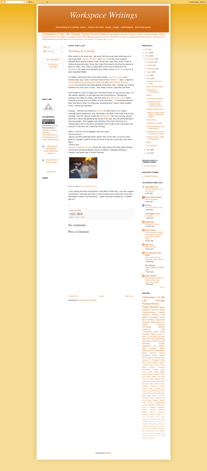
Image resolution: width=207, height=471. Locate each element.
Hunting (156, 372)
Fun (120, 37)
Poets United (150, 230)
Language (132, 37)
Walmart (149, 438)
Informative (114, 37)
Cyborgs (145, 386)
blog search (51, 172)
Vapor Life (149, 245)
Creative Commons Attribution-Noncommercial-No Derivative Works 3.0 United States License (50, 135)
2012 (147, 49)
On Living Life (151, 146)
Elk (160, 419)
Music (140, 34)
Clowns (162, 384)
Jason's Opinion (150, 166)
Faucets (145, 391)
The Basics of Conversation (152, 91)
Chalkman (145, 414)
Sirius (163, 433)
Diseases (154, 386)
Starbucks (145, 435)
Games (162, 362)
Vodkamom (149, 222)
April (149, 153)
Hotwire (86, 59)
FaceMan (155, 362)
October (150, 65)
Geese (160, 421)
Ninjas (149, 395)
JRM (54, 125)
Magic (151, 365)
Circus (156, 384)
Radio (163, 428)
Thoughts (71, 37)
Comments (49, 52)
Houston (100, 111)
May (148, 150)
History (124, 37)
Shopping (157, 433)
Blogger (108, 453)
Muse (144, 395)
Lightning (145, 426)
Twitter (162, 348)
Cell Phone (155, 341)
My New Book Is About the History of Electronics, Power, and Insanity (154, 280)
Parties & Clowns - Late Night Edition (155, 127)
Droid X (152, 388)
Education (79, 39)
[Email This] (70, 213)
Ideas (66, 39)
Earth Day (161, 388)
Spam (154, 376)
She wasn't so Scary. (152, 224)
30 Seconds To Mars (156, 337)
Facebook (146, 355)
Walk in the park (150, 247)
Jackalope (152, 424)
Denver (119, 69)
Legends (145, 365)
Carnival (105, 59)
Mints (163, 393)
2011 (147, 53)
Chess (151, 384)
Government (160, 391)
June (149, 79)
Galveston (106, 116)
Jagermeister (146, 393)
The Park (162, 435)
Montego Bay (89, 82)
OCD (95, 39)
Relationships (160, 402)
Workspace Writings (104, 14)
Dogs (149, 362)
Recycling (155, 431)
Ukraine (162, 365)
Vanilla (144, 412)
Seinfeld (150, 433)
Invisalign (145, 424)
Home (101, 296)
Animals (123, 34)
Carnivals (145, 384)
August (150, 72)
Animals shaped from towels (80, 147)
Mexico (80, 82)
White (148, 142)
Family (150, 372)
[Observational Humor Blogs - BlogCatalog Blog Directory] (51, 153)
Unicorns (153, 409)
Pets (143, 376)
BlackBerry (160, 351)
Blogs (116, 34)
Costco (152, 414)
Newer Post (73, 296)
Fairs (163, 419)
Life (58, 37)
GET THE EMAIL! (52, 60)
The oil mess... (151, 120)
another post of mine (117, 98)
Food (102, 34)
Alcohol (110, 34)
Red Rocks (147, 402)
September (151, 69)
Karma (158, 424)
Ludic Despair (150, 276)
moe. (153, 438)
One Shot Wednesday (156, 339)
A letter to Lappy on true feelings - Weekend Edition (155, 115)
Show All (162, 287)
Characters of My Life (56, 34)
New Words (161, 426)
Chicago (152, 367)
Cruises (77, 217)
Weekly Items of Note (55, 39)
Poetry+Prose (89, 34)
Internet (45, 37)
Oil (159, 395)
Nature (63, 37)
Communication (151, 34)
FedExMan (145, 421)
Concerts (133, 34)
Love (85, 39)
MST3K (158, 393)
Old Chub (145, 428)
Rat (143, 431)
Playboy (155, 400)
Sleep (111, 39)
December (151, 59)
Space (148, 376)
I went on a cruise (115, 77)
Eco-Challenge (153, 419)
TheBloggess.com (152, 214)
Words (148, 95)
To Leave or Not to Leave (154, 207)
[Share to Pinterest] (81, 213)
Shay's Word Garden (153, 197)
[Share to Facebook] (78, 213)
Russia (145, 360)
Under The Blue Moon (154, 87)
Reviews (150, 358)
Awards (153, 381)
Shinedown (152, 405)
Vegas (163, 379)
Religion (162, 431)
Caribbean (113, 80)
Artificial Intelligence (157, 412)
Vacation (157, 379)
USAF (144, 438)
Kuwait (162, 424)
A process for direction (154, 99)
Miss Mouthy (150, 265)
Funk (150, 391)
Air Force (152, 351)
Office (163, 374)
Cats (163, 37)
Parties (53, 37)
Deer (157, 417)
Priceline (93, 59)
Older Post (129, 296)
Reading (148, 431)
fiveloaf (148, 205)
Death (162, 341)
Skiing (158, 405)
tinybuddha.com (151, 187)
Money (162, 355)
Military (162, 372)
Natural (157, 374)
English (162, 344)
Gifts (154, 391)
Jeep (153, 393)
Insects (154, 355)
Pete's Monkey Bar (157, 398)
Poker (159, 428)
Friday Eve (153, 421)
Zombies (148, 37)
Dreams (153, 353)
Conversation (147, 332)
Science (145, 405)
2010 (147, 56)
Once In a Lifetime (151, 199)
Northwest (73, 69)
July (148, 75)
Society (75, 34)
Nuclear (154, 395)
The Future (72, 39)
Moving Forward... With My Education (155, 138)
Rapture (162, 400)
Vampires (161, 409)
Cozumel (71, 82)
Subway (152, 435)
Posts (47, 47)
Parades (153, 348)
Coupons (156, 369)
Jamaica (99, 82)
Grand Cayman (114, 82)
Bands (162, 34)
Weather (90, 39)
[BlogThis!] (73, 213)
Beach (158, 381)
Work (84, 37)
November (151, 62)
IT (164, 421)
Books (144, 353)
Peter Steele (146, 400)
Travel (79, 37)
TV (108, 39)
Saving (144, 433)
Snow (163, 405)
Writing (90, 37)
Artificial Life (146, 381)
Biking (144, 367)
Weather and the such (154, 109)
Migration (152, 426)
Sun (156, 435)
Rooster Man (101, 39)
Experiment (146, 346)
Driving (162, 353)
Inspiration (98, 37)
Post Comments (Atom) (87, 300)
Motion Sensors (148, 374)
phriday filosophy (150, 176)
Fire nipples (149, 216)
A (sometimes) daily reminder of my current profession (154, 104)
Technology (140, 37)
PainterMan (152, 428)
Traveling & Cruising (81, 51)
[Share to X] (76, 213)
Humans (106, 37)
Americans (157, 37)
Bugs (163, 381)
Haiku (44, 39)
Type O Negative (149, 407)
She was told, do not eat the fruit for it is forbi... (155, 133)
